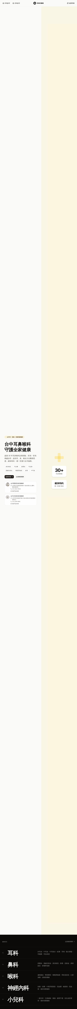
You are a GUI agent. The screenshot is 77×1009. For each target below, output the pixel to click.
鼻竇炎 (23, 466)
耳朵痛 (30, 466)
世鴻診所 (7, 3)
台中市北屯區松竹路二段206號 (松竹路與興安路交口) (23, 498)
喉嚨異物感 (18, 470)
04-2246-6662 (16, 501)
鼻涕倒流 (8, 466)
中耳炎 (33, 470)
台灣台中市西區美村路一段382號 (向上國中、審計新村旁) (23, 486)
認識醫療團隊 (20, 476)
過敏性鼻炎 (9, 470)
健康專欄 (71, 3)
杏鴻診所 (17, 3)
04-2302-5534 (16, 489)
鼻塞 (26, 470)
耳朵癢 (16, 466)
